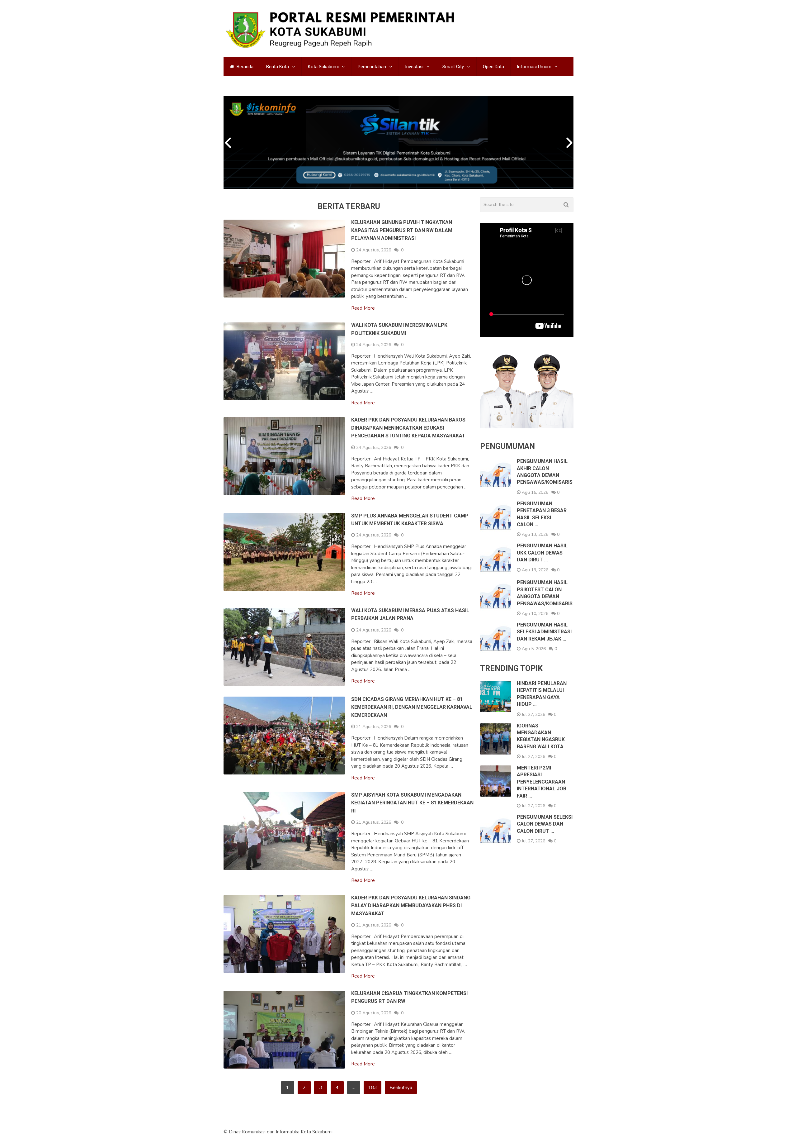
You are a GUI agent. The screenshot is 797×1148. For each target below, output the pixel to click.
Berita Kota (277, 66)
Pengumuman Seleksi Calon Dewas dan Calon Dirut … (545, 824)
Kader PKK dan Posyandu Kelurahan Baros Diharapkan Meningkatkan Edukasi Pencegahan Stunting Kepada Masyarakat (408, 428)
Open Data (493, 66)
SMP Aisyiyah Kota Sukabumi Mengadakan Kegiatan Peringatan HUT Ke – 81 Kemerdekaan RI (412, 803)
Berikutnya (400, 1087)
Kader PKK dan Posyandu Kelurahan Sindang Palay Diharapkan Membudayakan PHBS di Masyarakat (410, 906)
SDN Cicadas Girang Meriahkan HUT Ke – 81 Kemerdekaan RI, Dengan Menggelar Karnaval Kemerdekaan (411, 707)
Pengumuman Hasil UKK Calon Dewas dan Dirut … (542, 553)
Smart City (453, 66)
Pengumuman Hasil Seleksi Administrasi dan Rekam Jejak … (544, 632)
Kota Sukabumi (323, 66)
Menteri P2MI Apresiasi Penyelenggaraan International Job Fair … (541, 782)
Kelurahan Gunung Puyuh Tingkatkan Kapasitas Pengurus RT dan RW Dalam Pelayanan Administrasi (401, 230)
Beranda (244, 66)
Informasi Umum (534, 66)
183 (372, 1087)
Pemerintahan (372, 66)
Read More (363, 308)
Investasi (414, 66)
